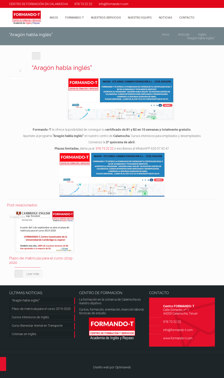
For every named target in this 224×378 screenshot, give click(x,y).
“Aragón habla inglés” (26, 300)
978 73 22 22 (83, 4)
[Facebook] (208, 4)
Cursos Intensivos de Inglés (30, 317)
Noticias (184, 34)
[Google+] (213, 4)
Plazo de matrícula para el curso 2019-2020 (41, 309)
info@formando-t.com (113, 4)
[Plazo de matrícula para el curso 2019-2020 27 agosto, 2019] (3, 364)
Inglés (202, 34)
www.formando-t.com (177, 338)
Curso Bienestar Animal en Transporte (37, 325)
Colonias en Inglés (24, 334)
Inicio (165, 34)
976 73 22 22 (105, 148)
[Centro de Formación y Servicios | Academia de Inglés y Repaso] (27, 17)
